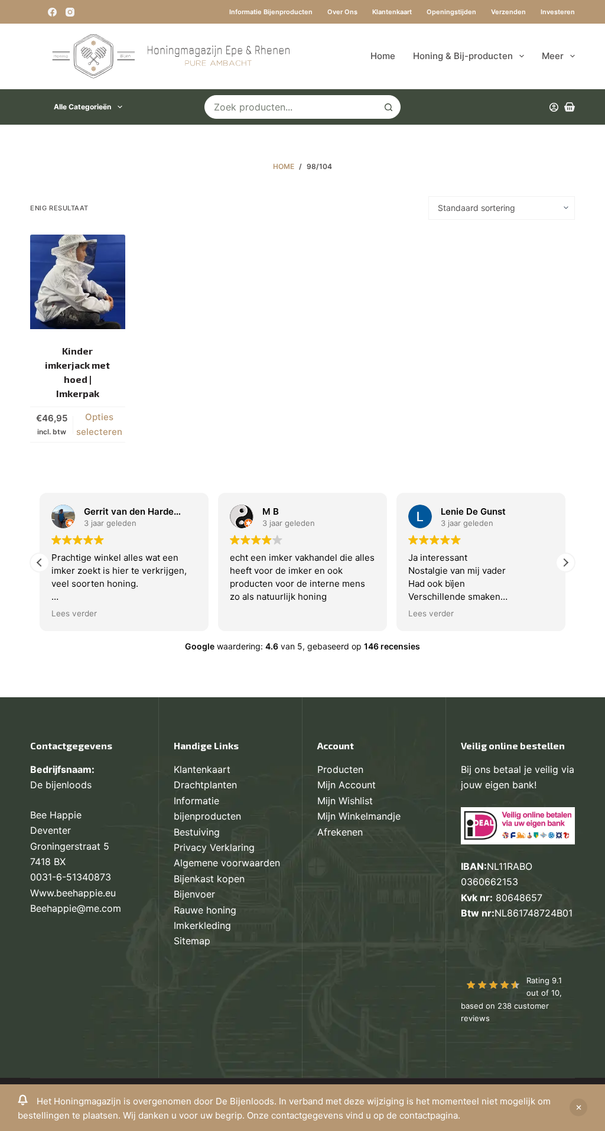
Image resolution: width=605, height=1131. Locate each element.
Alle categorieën (82, 106)
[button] (565, 562)
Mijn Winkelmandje (359, 816)
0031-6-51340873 (70, 877)
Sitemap (192, 941)
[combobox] (291, 107)
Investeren (558, 12)
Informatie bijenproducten (271, 12)
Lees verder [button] (66, 613)
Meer (553, 55)
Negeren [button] (578, 1107)
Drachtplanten (205, 785)
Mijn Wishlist (345, 801)
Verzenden (508, 12)
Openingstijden (451, 12)
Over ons (342, 12)
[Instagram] (70, 12)
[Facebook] (52, 12)
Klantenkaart (392, 12)
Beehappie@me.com (75, 908)
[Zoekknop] (389, 107)
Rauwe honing (205, 910)
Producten (340, 769)
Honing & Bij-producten (463, 55)
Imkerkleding (202, 925)
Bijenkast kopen (209, 879)
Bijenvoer (194, 894)
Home (382, 55)
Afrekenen (340, 832)
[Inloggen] (553, 107)
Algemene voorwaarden (227, 863)
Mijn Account (346, 785)
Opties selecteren (99, 424)
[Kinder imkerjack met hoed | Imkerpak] (77, 282)
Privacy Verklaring (214, 847)
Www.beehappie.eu (73, 893)
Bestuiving (197, 832)
